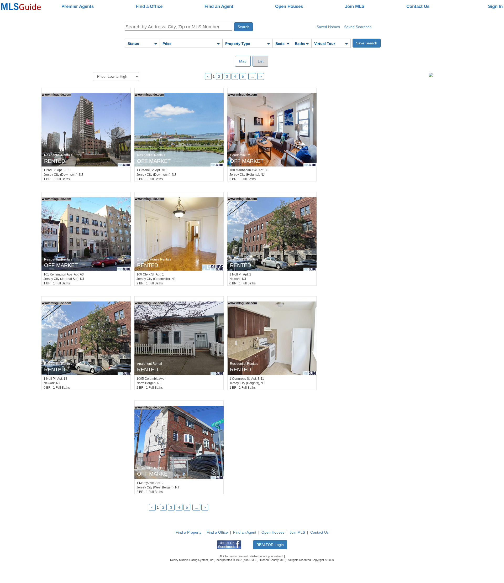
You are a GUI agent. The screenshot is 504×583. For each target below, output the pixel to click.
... (252, 76)
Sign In (495, 6)
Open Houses (289, 6)
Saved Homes (328, 27)
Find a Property (188, 532)
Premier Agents (77, 6)
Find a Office (149, 6)
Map (242, 61)
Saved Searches (357, 27)
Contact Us (417, 6)
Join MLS (354, 6)
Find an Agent (218, 6)
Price (166, 43)
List (260, 61)
